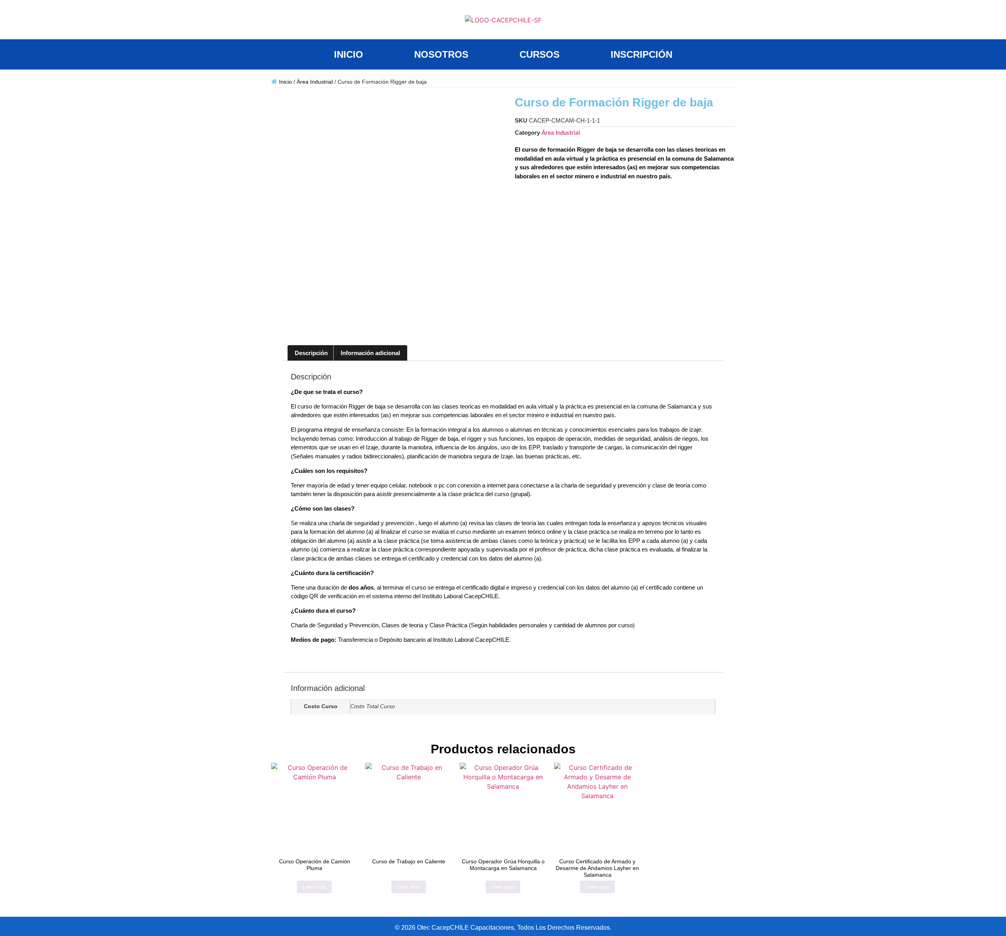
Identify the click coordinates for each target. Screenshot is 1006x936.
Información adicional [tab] (370, 353)
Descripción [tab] (311, 353)
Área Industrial (315, 82)
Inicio (285, 82)
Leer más (314, 887)
